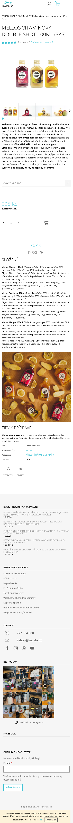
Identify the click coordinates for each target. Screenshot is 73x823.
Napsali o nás (10, 583)
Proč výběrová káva (13, 588)
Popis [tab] (35, 245)
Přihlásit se (13, 787)
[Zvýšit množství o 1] (4, 222)
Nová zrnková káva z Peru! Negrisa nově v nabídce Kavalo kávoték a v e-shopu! (34, 541)
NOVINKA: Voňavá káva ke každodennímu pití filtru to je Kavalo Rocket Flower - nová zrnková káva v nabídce (36, 513)
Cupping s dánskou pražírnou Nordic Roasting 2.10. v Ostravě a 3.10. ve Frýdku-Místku (36, 532)
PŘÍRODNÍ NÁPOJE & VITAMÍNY (39, 454)
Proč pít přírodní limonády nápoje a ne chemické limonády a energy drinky (34, 551)
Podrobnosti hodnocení (42, 42)
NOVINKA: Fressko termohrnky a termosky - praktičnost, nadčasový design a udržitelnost (32, 523)
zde (40, 819)
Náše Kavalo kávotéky (14, 573)
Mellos (28, 450)
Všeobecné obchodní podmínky (19, 597)
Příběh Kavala (10, 578)
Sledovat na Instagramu (31, 722)
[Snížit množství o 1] (18, 222)
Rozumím (51, 819)
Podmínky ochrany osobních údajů (21, 607)
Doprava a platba (12, 602)
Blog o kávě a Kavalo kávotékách (36, 806)
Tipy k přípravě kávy (13, 592)
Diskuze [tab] (35, 252)
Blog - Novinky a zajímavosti (17, 612)
